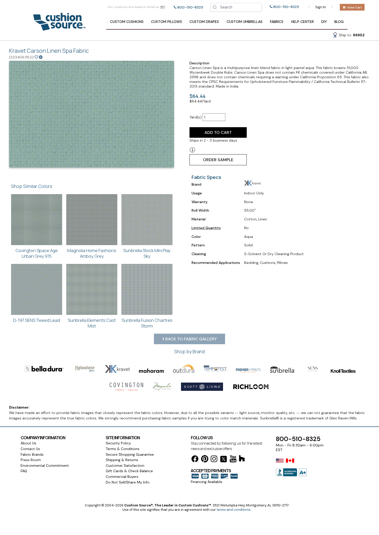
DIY (324, 21)
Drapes (204, 21)
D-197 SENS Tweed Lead (36, 320)
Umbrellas (244, 21)
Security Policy (118, 443)
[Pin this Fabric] (41, 57)
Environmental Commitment (45, 465)
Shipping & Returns (122, 460)
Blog (339, 21)
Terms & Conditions (122, 448)
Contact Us (30, 448)
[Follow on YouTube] (233, 459)
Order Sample (218, 159)
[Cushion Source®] (59, 28)
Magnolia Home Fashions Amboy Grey (91, 253)
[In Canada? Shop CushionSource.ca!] (290, 464)
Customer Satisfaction (125, 465)
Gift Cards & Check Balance (129, 471)
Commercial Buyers (122, 476)
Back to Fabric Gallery (190, 339)
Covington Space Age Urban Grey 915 (36, 253)
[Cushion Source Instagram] (214, 459)
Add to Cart (218, 132)
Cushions (127, 21)
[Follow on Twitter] (223, 460)
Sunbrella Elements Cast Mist (92, 323)
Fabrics (276, 21)
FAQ (24, 471)
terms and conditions (234, 509)
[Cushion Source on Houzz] (242, 459)
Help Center (302, 21)
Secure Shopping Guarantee (130, 454)
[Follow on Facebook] (195, 460)
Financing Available (206, 481)
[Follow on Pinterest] (204, 459)
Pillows (166, 21)
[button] (349, 35)
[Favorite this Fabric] (36, 57)
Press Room (31, 460)
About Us (28, 443)
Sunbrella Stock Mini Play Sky (147, 253)
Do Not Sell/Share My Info (128, 482)
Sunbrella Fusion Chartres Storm (147, 323)
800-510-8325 (190, 7)
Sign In (320, 7)
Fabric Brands (32, 454)
